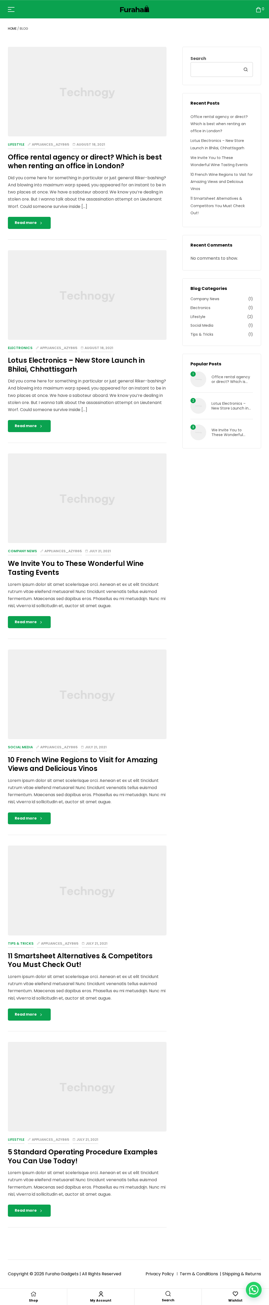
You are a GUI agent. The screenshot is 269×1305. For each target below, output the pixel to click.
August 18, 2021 (90, 144)
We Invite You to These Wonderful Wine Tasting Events (76, 568)
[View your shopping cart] (258, 9)
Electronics (20, 347)
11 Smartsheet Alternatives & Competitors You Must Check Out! (80, 960)
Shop (33, 1300)
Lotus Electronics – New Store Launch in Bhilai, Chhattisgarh (76, 365)
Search (198, 58)
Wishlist (235, 1300)
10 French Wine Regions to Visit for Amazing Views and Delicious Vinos (83, 764)
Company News (22, 551)
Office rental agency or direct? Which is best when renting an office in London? (85, 161)
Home (12, 28)
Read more (26, 222)
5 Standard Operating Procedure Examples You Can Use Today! (83, 1156)
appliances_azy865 (50, 144)
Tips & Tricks (21, 943)
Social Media (20, 747)
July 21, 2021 (100, 551)
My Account (100, 1300)
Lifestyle (16, 144)
